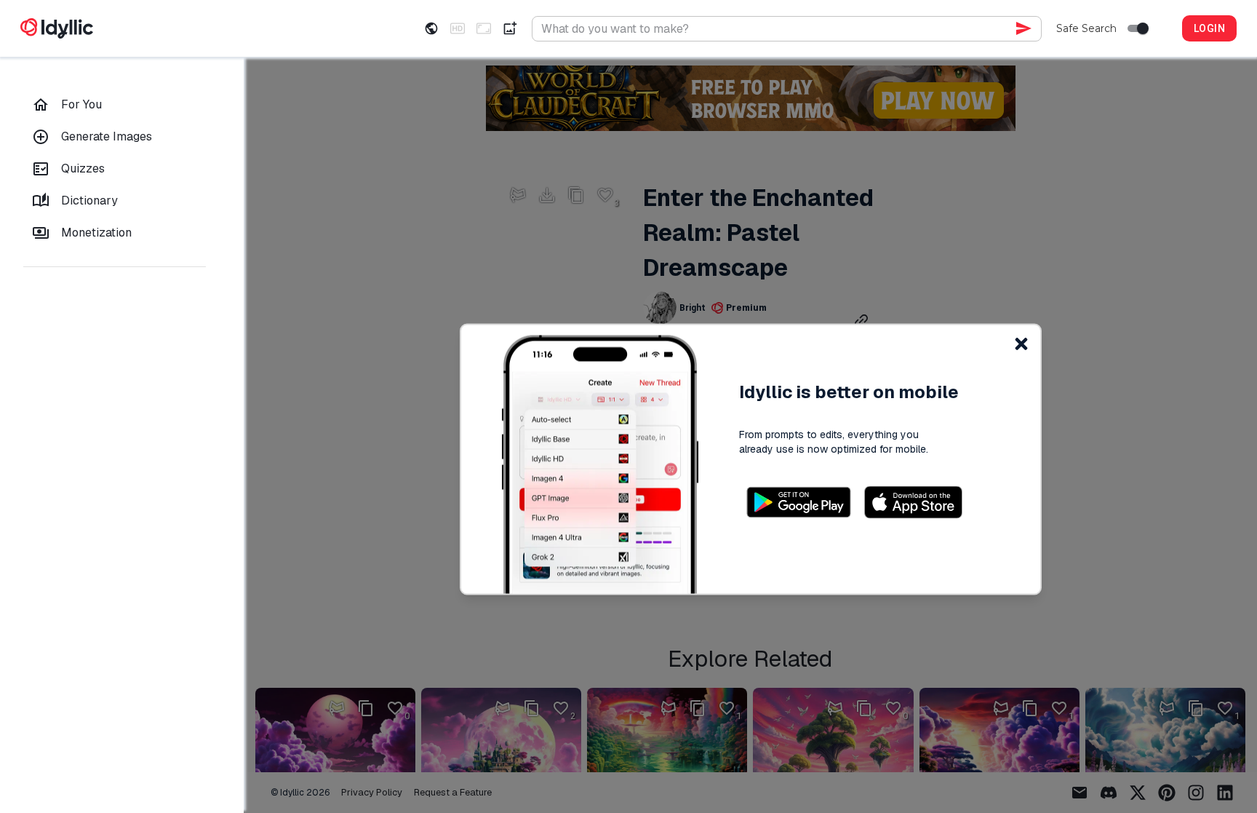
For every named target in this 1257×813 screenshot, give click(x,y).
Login (1209, 28)
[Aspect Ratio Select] (483, 28)
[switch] (1143, 28)
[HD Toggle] (457, 28)
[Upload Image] (510, 28)
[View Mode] (431, 28)
